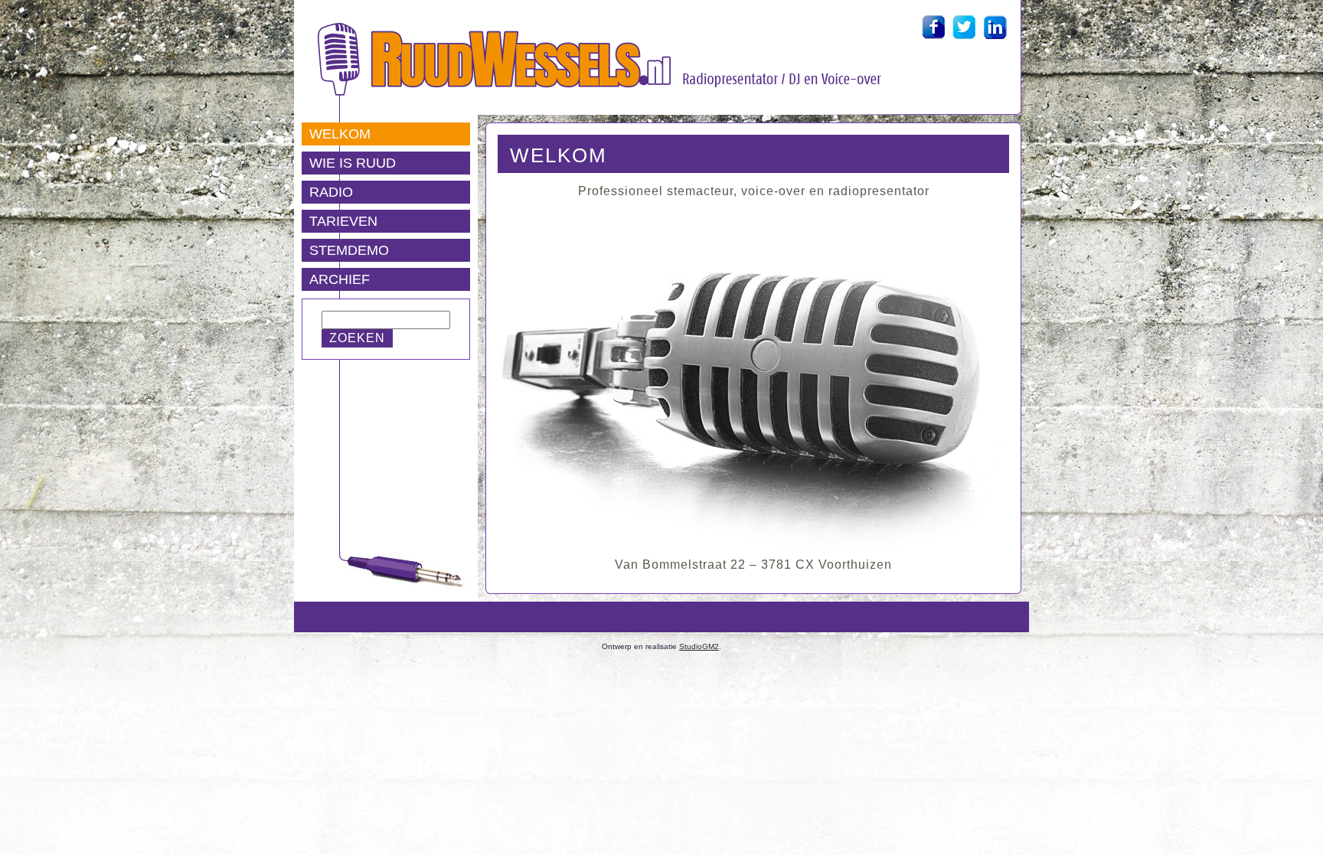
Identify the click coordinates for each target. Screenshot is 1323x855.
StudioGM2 (699, 646)
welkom (558, 155)
